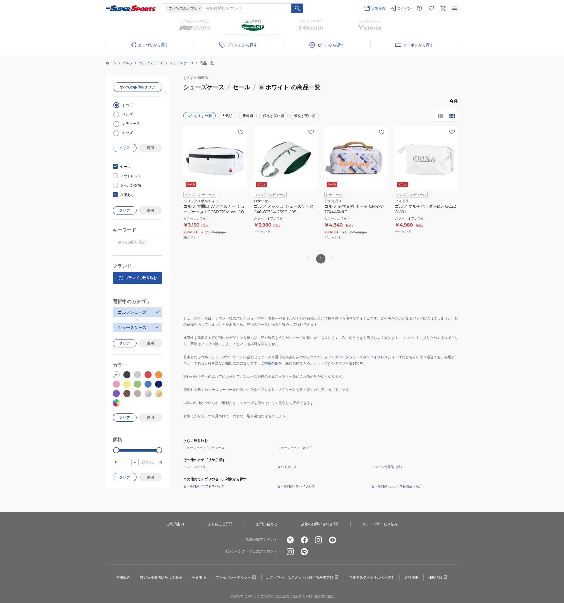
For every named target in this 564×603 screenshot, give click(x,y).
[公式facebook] (304, 539)
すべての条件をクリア (137, 87)
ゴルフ (127, 63)
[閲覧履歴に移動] (419, 8)
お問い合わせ (266, 524)
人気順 (227, 116)
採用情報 (435, 577)
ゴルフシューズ (151, 63)
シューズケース (181, 63)
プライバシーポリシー (233, 577)
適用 (150, 148)
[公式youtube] (332, 539)
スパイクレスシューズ (384, 357)
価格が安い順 (273, 116)
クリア (124, 148)
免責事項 (199, 577)
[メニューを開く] (454, 8)
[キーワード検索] (297, 8)
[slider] (116, 450)
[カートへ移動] (442, 8)
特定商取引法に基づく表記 (161, 577)
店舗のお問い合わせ (317, 524)
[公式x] (290, 539)
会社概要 (411, 577)
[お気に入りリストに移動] (431, 8)
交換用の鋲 (269, 363)
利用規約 (123, 577)
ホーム (111, 63)
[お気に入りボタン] (240, 132)
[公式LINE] (304, 551)
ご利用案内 (175, 524)
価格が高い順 (304, 116)
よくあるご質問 (220, 524)
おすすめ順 (203, 116)
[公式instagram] (318, 539)
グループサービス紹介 (380, 524)
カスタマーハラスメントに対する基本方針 (299, 577)
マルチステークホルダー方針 (372, 577)
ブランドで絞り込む (141, 278)
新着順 (247, 116)
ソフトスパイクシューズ (343, 357)
